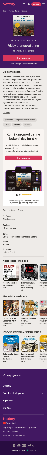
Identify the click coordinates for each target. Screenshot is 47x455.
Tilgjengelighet (8, 428)
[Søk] (24, 4)
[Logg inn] (29, 4)
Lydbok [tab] (12, 210)
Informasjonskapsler (10, 431)
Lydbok (6, 252)
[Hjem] (12, 4)
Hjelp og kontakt (14, 375)
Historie (17, 11)
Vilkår (33, 428)
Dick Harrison (28, 51)
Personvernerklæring (22, 428)
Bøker (5, 11)
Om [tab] (4, 210)
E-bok (12, 252)
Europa (24, 11)
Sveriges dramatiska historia (24, 237)
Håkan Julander (9, 228)
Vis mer (6, 112)
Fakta (11, 11)
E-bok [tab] (20, 210)
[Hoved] (43, 4)
